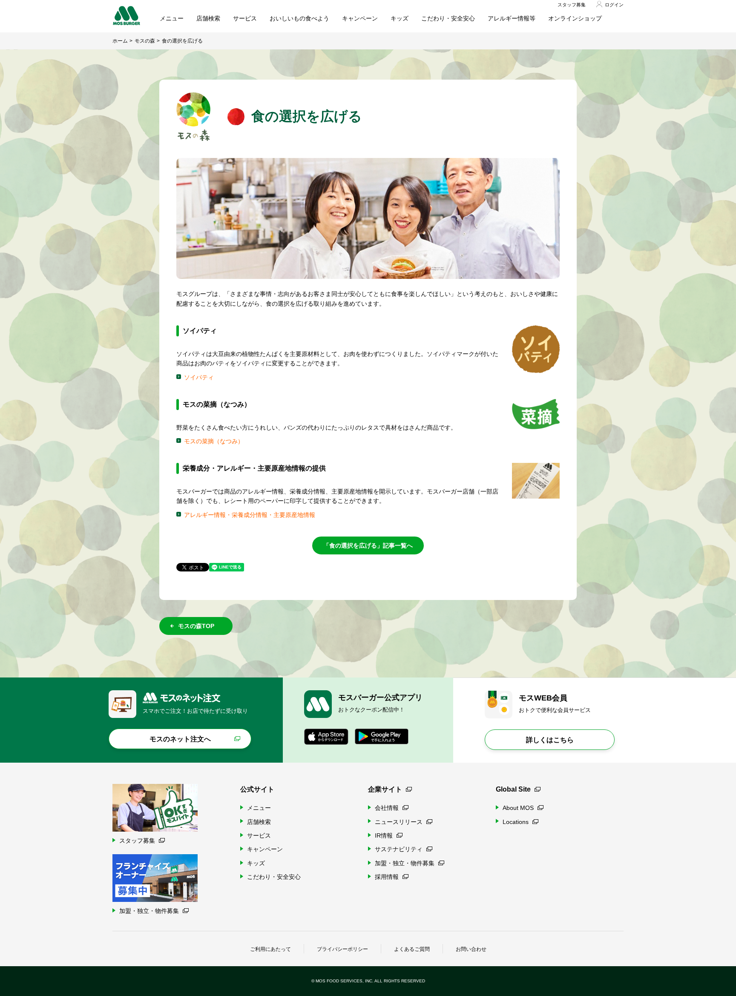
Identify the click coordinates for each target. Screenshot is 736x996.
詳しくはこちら (550, 739)
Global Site (513, 789)
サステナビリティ (399, 849)
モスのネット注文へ (180, 739)
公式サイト (257, 789)
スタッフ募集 (572, 4)
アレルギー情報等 (511, 18)
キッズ (399, 18)
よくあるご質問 (412, 949)
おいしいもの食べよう (299, 18)
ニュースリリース (399, 821)
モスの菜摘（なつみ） (214, 441)
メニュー (172, 18)
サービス (245, 18)
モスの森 (145, 41)
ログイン (614, 4)
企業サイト (385, 789)
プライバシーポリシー (342, 949)
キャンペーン (360, 18)
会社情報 (387, 807)
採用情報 (387, 876)
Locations (516, 821)
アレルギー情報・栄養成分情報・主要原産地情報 (249, 514)
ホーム (120, 41)
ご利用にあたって (270, 949)
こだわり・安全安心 (448, 18)
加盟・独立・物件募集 (404, 863)
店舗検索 (208, 18)
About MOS (518, 807)
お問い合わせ (471, 949)
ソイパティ (199, 377)
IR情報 (384, 835)
